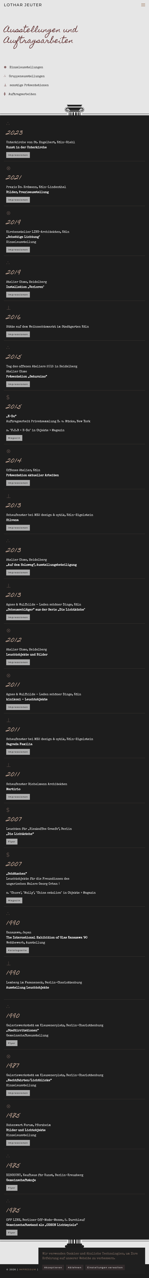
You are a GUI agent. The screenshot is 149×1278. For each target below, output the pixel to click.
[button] (143, 5)
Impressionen (18, 155)
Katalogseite (17, 950)
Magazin (14, 438)
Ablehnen (74, 1267)
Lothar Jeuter (23, 5)
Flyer (12, 841)
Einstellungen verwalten (105, 1267)
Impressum (27, 1269)
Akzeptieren (53, 1267)
